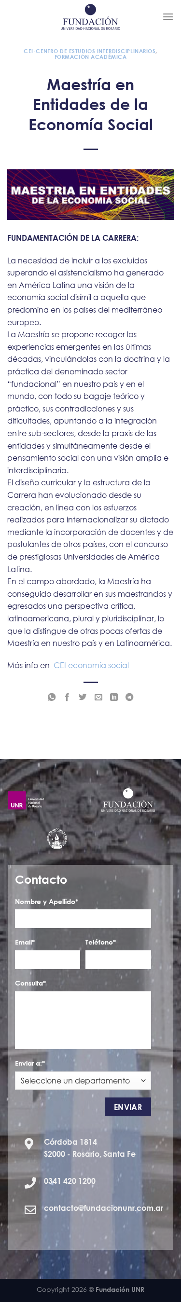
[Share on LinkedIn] (114, 697)
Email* (25, 942)
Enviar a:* (30, 1063)
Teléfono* (100, 942)
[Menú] (168, 16)
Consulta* (30, 983)
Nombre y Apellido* (46, 901)
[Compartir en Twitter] (82, 697)
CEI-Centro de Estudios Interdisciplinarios (90, 51)
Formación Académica (91, 56)
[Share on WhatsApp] (51, 697)
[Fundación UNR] (90, 16)
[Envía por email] (98, 697)
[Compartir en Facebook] (67, 697)
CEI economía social (91, 665)
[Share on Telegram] (129, 697)
